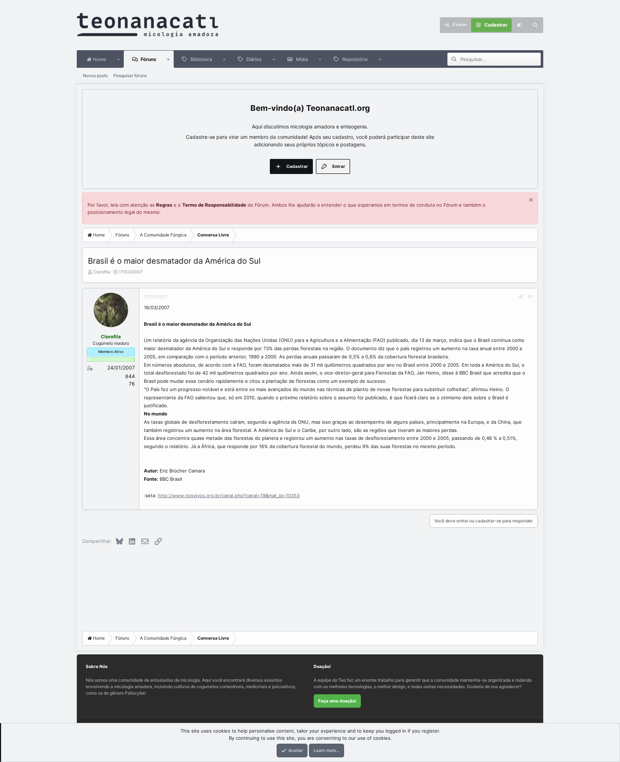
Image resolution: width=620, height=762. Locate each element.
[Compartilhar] (521, 296)
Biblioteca (201, 59)
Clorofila (101, 271)
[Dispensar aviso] (530, 200)
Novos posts (95, 75)
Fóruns (148, 59)
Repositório (355, 59)
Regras (164, 205)
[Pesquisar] (535, 25)
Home (98, 59)
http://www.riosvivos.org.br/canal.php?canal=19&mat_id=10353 (229, 495)
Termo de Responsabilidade (214, 205)
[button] (118, 59)
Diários (254, 59)
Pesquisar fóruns (130, 75)
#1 (530, 296)
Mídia (302, 59)
